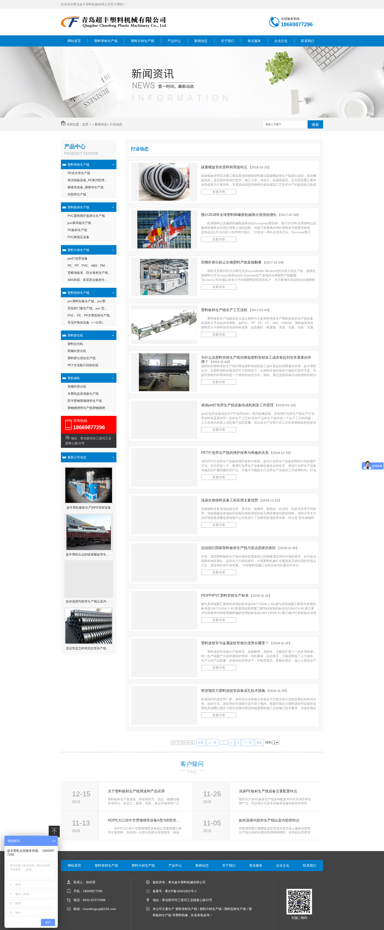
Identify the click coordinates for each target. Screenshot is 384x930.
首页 (85, 124)
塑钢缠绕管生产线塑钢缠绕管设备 (91, 408)
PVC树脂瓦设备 (78, 237)
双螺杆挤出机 (77, 351)
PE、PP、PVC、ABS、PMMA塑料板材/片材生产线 (92, 265)
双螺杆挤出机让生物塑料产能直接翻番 (243, 262)
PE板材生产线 (77, 230)
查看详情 (218, 191)
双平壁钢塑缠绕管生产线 (85, 401)
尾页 (259, 742)
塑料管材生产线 (106, 41)
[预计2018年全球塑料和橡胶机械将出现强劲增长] (164, 229)
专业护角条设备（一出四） (86, 322)
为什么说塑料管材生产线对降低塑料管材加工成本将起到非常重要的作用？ (256, 360)
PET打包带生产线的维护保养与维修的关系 (246, 453)
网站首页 (74, 41)
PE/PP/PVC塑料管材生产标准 (236, 595)
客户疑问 (192, 764)
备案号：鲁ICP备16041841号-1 (175, 891)
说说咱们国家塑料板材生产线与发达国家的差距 (250, 548)
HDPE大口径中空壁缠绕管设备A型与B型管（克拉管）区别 (145, 820)
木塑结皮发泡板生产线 (83, 393)
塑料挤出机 (75, 335)
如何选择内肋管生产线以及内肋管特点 (89, 601)
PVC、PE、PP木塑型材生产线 (89, 315)
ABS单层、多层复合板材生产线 (89, 280)
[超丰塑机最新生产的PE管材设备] (88, 501)
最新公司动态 (77, 457)
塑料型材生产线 (78, 292)
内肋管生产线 (77, 194)
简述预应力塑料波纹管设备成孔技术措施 (244, 690)
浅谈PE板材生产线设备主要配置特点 (268, 791)
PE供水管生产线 (79, 173)
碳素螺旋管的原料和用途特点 (236, 167)
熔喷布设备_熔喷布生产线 (86, 187)
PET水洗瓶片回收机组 (83, 365)
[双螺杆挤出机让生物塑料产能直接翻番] (164, 277)
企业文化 (281, 41)
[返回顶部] (54, 831)
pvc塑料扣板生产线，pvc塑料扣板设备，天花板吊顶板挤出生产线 (92, 301)
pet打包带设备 (78, 258)
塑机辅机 (74, 378)
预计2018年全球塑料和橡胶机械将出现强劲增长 (250, 215)
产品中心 (174, 41)
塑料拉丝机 (75, 344)
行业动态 (116, 124)
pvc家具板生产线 (79, 223)
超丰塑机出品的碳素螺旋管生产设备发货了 (89, 554)
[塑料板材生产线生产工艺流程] (164, 339)
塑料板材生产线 (78, 207)
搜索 (315, 125)
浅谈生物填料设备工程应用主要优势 (241, 500)
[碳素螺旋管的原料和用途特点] (164, 182)
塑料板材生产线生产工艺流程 (236, 310)
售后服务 (254, 41)
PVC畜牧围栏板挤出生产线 (86, 215)
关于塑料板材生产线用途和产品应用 (136, 791)
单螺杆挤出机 (77, 386)
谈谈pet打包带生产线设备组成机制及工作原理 (249, 405)
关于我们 (227, 41)
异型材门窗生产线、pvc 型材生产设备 (92, 308)
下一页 (248, 742)
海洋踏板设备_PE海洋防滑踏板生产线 (92, 180)
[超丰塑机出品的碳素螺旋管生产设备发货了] (88, 532)
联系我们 (307, 41)
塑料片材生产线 (142, 41)
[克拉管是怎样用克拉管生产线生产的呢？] (88, 642)
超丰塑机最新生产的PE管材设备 (88, 507)
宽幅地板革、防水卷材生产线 (88, 272)
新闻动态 (201, 41)
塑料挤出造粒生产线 (82, 358)
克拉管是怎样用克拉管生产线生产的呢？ (89, 648)
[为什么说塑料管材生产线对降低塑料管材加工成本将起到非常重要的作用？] (164, 372)
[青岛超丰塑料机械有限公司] (114, 31)
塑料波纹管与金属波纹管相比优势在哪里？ (246, 643)
